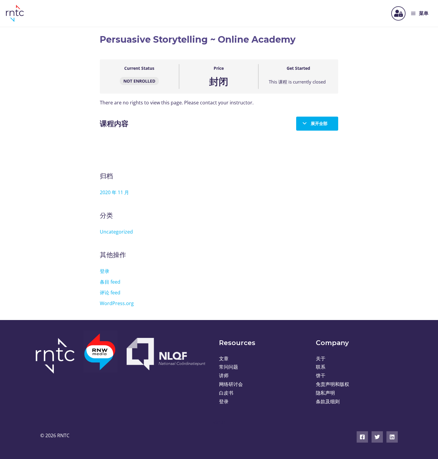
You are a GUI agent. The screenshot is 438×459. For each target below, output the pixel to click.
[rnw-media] (100, 355)
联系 (320, 367)
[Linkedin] (392, 437)
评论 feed (110, 292)
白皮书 (226, 393)
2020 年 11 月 (114, 192)
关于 (320, 358)
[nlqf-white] (165, 354)
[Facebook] (362, 437)
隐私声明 (325, 393)
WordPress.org (117, 303)
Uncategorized (116, 231)
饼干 (320, 375)
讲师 (224, 375)
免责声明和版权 (332, 384)
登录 (104, 271)
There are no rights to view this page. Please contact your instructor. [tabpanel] (177, 102)
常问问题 (228, 367)
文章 (224, 358)
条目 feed (110, 282)
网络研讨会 (231, 384)
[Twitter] (377, 437)
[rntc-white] (57, 356)
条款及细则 (328, 401)
